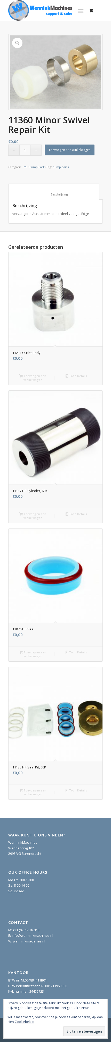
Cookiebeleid (24, 1022)
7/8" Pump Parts (34, 167)
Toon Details (77, 376)
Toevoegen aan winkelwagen (70, 150)
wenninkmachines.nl (29, 941)
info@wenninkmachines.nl (32, 935)
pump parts (61, 167)
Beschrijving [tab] (54, 194)
